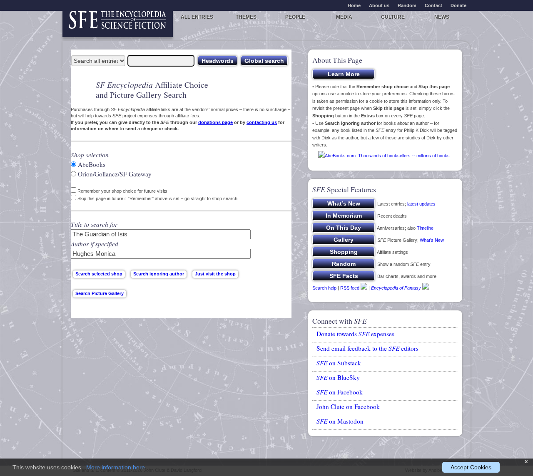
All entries (197, 17)
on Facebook (339, 392)
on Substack (338, 363)
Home (354, 5)
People (295, 17)
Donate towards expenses (355, 334)
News (441, 17)
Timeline (425, 228)
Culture (393, 17)
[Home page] (117, 24)
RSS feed (349, 287)
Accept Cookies (471, 467)
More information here (115, 467)
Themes (246, 17)
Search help (324, 287)
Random (407, 5)
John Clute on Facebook (348, 406)
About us (379, 5)
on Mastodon (340, 421)
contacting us (262, 122)
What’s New (432, 240)
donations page (215, 122)
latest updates (421, 203)
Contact (433, 5)
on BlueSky (338, 377)
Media (344, 17)
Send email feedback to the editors (367, 348)
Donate (458, 5)
